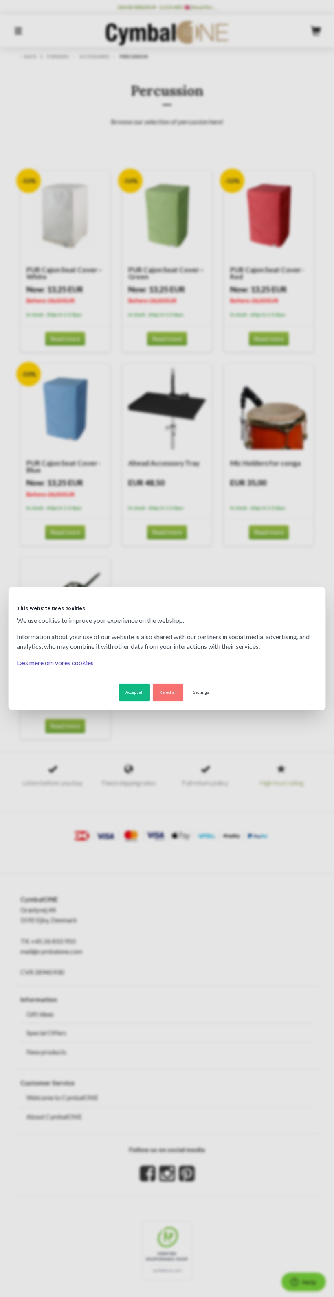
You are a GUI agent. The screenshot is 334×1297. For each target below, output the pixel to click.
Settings (201, 692)
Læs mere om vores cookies (55, 662)
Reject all (168, 692)
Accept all (134, 692)
